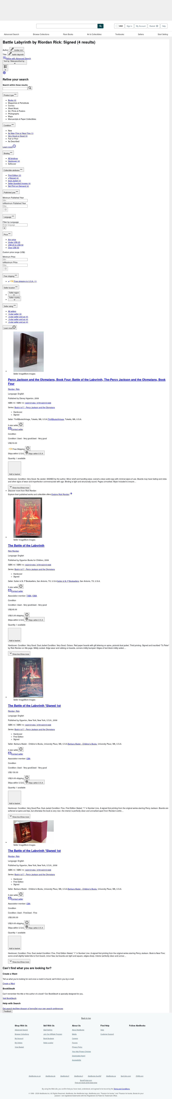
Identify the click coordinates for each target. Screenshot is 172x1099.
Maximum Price (10, 262)
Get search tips (9, 1008)
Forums (75, 1043)
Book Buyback (48, 1038)
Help (164, 26)
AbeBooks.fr (64, 1076)
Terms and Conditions (122, 1089)
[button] (30, 88)
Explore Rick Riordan (60, 494)
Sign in (129, 26)
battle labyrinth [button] (18, 55)
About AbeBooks (78, 1030)
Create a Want (9, 983)
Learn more (8, 147)
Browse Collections (41, 34)
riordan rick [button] (18, 50)
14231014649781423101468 (38, 402)
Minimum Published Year (13, 197)
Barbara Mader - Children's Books (82, 744)
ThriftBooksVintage (56, 419)
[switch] (8, 281)
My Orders (18, 1043)
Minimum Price (9, 256)
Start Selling (163, 34)
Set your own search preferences (49, 1008)
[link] (4, 73)
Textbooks (119, 34)
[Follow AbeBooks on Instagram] (130, 1038)
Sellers (141, 34)
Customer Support (107, 1034)
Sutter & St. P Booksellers (68, 581)
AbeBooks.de (50, 1076)
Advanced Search (11, 34)
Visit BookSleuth (9, 998)
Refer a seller (48, 1043)
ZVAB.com (139, 1076)
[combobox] (15, 62)
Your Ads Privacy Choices (81, 1051)
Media (74, 1034)
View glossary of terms (25, 1008)
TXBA (28, 595)
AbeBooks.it (78, 1076)
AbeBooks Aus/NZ (94, 1076)
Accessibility (76, 1060)
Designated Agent (78, 1056)
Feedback (7, 1011)
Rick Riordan (13, 551)
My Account (141, 26)
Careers (75, 1038)
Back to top (86, 1018)
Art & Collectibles (94, 34)
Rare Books (68, 34)
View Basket (19, 1047)
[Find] (100, 26)
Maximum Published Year (15, 203)
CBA (28, 758)
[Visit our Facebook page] (130, 1030)
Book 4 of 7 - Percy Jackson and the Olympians (35, 407)
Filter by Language (11, 222)
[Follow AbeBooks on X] (130, 1034)
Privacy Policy (77, 1047)
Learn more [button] (8, 328)
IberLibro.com (126, 1076)
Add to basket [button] (14, 474)
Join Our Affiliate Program (52, 1034)
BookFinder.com (86, 1081)
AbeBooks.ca (111, 1076)
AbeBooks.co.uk (35, 1076)
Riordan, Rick (13, 389)
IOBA (34, 595)
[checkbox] (9, 178)
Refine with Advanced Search (18, 58)
